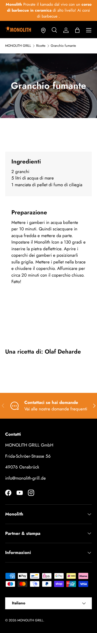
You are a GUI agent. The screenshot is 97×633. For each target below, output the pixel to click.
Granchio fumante (63, 46)
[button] (77, 30)
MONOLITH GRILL (18, 46)
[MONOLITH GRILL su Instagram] (31, 492)
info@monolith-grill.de (25, 478)
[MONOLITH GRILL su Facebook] (8, 492)
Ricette (41, 46)
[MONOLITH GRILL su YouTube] (19, 492)
